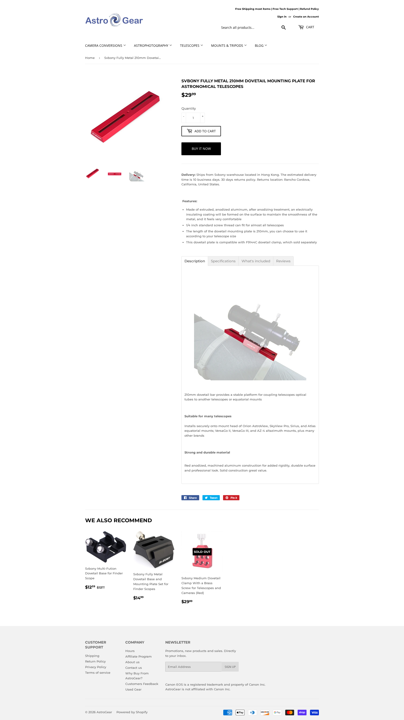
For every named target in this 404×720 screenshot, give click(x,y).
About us (132, 662)
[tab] (194, 261)
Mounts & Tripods (227, 45)
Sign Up (230, 667)
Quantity (188, 108)
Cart (309, 27)
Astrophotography (151, 45)
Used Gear (133, 689)
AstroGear (104, 712)
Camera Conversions (104, 45)
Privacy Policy (95, 667)
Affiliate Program (138, 656)
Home (90, 58)
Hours (130, 651)
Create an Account (306, 16)
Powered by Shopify (132, 712)
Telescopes (190, 45)
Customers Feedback (141, 684)
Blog (259, 45)
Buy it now (201, 148)
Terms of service (97, 672)
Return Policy (95, 661)
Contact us (133, 668)
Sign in (282, 16)
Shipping (92, 656)
